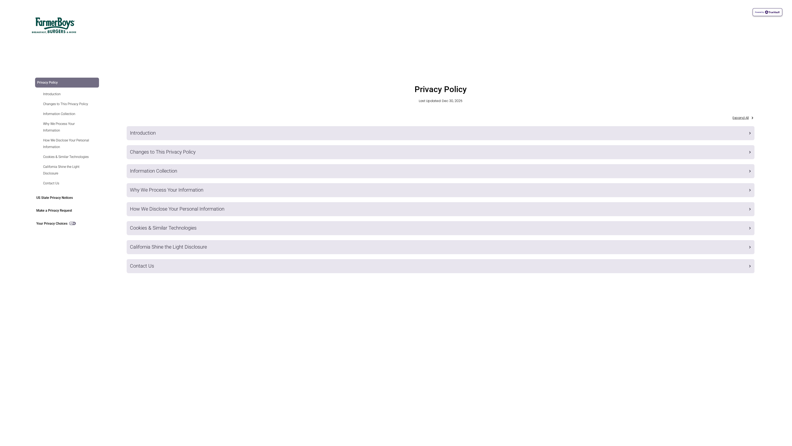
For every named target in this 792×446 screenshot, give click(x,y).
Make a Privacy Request (54, 210)
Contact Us (51, 183)
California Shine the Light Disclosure (61, 170)
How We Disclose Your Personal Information (66, 143)
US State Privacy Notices (54, 198)
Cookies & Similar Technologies (66, 157)
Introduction (52, 94)
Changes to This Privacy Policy (65, 104)
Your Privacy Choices (51, 223)
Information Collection (59, 114)
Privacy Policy (47, 82)
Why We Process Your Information (59, 127)
